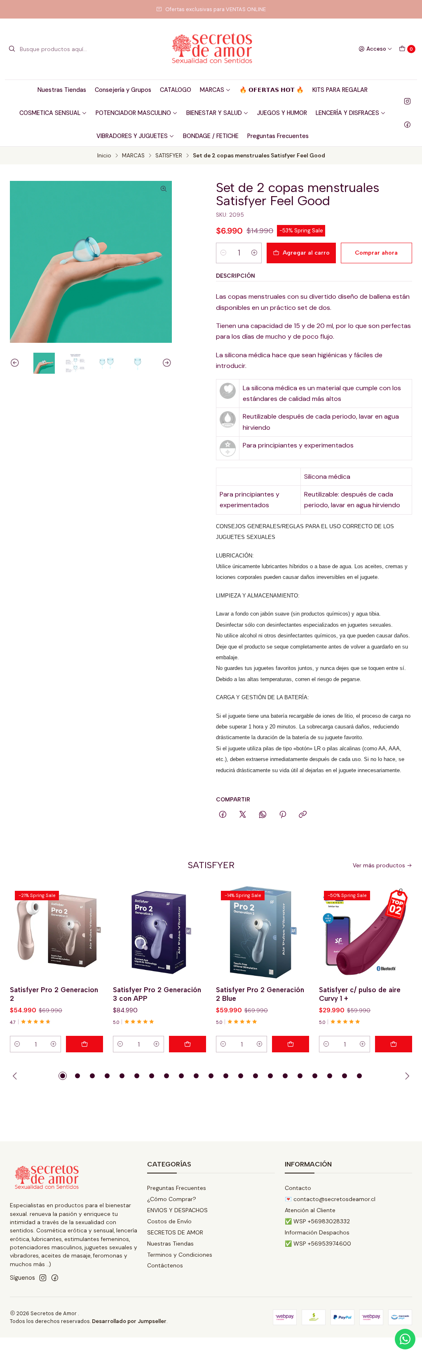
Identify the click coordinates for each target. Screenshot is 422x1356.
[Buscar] (12, 49)
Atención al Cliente (310, 1210)
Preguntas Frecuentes (278, 136)
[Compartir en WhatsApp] (263, 815)
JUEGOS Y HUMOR (282, 113)
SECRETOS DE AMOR (175, 1232)
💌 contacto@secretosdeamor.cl (330, 1199)
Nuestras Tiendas (62, 90)
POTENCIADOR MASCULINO (133, 113)
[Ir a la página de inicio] (211, 49)
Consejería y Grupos (123, 90)
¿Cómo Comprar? (171, 1199)
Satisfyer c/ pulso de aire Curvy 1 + (360, 994)
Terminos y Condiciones (179, 1254)
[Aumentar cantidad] (254, 253)
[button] (63, 1076)
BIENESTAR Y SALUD (214, 113)
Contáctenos (165, 1265)
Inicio (104, 156)
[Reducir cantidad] (223, 253)
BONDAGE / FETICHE (211, 136)
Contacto (298, 1188)
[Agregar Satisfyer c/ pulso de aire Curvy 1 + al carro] (393, 1044)
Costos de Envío (169, 1221)
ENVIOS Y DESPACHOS (177, 1210)
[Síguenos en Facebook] (407, 124)
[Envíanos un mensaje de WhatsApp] (405, 1339)
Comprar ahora (376, 252)
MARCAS (212, 90)
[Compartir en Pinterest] (283, 815)
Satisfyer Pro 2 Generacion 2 (54, 994)
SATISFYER (168, 156)
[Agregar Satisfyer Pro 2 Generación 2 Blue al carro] (290, 1044)
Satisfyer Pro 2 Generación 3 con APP (157, 994)
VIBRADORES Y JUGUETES (132, 136)
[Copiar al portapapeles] (302, 815)
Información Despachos (317, 1232)
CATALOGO (175, 90)
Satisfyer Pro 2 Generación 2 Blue (260, 994)
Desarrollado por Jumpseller (129, 1321)
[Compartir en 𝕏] (243, 815)
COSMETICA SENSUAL (49, 113)
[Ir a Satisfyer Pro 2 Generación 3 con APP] (159, 932)
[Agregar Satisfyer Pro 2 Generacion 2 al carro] (84, 1044)
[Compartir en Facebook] (223, 815)
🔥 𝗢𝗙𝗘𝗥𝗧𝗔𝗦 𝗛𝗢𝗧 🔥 (271, 90)
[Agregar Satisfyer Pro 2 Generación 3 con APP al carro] (187, 1044)
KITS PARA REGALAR (340, 90)
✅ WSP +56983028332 (317, 1221)
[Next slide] (165, 363)
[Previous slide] (16, 363)
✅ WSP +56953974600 (318, 1243)
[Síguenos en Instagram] (407, 101)
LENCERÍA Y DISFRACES (347, 113)
